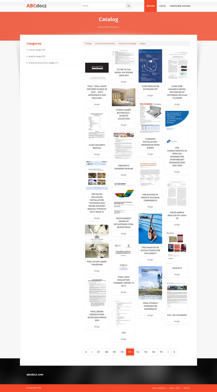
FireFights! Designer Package (123, 167)
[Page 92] (168, 352)
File (123, 332)
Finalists (177, 268)
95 (161, 352)
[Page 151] (174, 352)
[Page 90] (92, 352)
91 (130, 352)
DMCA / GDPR (174, 388)
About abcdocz (159, 388)
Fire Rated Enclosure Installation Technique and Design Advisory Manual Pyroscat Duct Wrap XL (97, 203)
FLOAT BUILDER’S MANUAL (97, 146)
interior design (34, 49)
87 (98, 352)
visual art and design (127, 43)
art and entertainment (105, 43)
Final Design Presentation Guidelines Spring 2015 (97, 316)
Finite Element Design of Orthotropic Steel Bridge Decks (123, 223)
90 (122, 352)
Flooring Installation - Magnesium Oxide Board (150, 143)
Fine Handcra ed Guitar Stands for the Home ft (150, 250)
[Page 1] (86, 352)
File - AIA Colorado (177, 315)
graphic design (34, 56)
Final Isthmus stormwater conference (150, 306)
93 (145, 352)
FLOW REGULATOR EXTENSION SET (150, 88)
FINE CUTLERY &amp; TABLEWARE (97, 263)
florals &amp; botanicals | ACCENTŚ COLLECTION (123, 114)
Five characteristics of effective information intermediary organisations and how (177, 156)
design (143, 43)
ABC (37, 5)
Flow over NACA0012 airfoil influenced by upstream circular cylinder (177, 92)
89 (114, 352)
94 (153, 352)
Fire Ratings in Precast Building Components (150, 197)
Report (186, 388)
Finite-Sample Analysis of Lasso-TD (177, 215)
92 (137, 352)
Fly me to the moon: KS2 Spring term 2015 (124, 72)
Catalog (88, 43)
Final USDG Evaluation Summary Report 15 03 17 (124, 281)
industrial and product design (41, 62)
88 (106, 352)
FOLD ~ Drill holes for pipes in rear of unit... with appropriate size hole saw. (97, 92)
